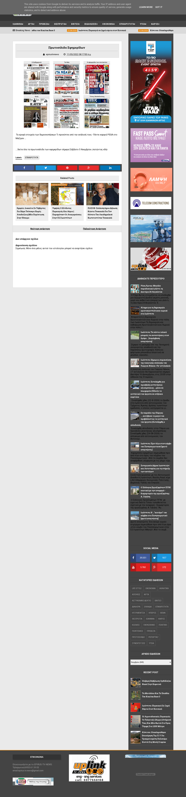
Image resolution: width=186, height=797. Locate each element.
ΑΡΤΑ (30, 24)
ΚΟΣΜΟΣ (136, 625)
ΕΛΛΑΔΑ (148, 607)
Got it (158, 7)
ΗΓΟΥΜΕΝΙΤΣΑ (138, 613)
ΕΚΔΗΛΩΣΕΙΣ (90, 24)
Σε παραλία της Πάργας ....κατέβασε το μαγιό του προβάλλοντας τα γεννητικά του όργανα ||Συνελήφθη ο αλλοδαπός (149, 419)
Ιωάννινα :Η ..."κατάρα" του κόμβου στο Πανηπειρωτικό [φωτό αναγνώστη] (154, 515)
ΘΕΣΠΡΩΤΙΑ (59, 24)
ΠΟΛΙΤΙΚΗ (163, 625)
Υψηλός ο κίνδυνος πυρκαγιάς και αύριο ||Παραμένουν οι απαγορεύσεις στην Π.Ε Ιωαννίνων (66, 213)
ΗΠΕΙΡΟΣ (152, 613)
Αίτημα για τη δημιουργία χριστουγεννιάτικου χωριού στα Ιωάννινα (154, 310)
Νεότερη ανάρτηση (40, 229)
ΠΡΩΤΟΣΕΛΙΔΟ (138, 637)
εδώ (105, 149)
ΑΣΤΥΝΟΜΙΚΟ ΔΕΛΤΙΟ (141, 601)
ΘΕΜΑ (163, 613)
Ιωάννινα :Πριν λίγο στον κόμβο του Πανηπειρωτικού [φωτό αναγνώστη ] (156, 446)
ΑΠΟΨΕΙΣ (136, 594)
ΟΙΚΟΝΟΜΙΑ (108, 24)
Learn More (146, 7)
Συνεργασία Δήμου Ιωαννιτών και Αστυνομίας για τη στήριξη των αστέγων (155, 468)
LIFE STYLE (137, 588)
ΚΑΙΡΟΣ (154, 24)
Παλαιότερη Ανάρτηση (94, 229)
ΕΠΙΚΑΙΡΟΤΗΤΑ (126, 24)
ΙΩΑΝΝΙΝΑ (17, 24)
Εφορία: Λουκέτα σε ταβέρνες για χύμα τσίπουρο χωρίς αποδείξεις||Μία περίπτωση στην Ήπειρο (31, 213)
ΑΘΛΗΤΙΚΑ (164, 588)
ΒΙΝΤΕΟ (75, 24)
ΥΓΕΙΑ (142, 24)
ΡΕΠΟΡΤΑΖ (153, 637)
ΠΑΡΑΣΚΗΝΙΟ (149, 625)
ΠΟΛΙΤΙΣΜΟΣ (137, 631)
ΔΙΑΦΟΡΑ (136, 607)
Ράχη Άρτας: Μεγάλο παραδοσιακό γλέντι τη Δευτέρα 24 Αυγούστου (152, 288)
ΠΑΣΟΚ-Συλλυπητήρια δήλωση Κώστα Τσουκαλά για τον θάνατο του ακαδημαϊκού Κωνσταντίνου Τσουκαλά (102, 213)
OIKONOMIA (150, 588)
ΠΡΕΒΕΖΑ (43, 24)
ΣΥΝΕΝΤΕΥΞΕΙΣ (138, 643)
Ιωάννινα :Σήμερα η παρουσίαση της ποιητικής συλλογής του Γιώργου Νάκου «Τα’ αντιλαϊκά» (156, 363)
